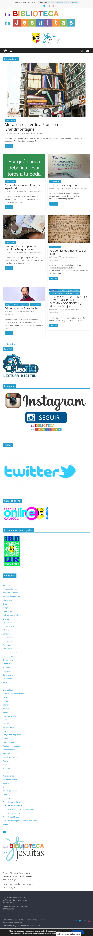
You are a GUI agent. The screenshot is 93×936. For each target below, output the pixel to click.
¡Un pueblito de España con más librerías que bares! (22, 247)
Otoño (5, 738)
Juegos (5, 712)
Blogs (8, 305)
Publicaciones (8, 776)
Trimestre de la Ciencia (12, 802)
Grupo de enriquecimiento (13, 693)
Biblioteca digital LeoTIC (12, 596)
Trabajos (6, 798)
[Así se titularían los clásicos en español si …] (24, 155)
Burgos (5, 608)
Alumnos (54, 290)
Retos (5, 787)
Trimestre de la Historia (12, 806)
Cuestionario (8, 637)
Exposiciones (8, 675)
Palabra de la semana (11, 746)
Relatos (6, 783)
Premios (6, 764)
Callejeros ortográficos (20, 305)
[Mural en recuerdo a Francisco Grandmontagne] (46, 64)
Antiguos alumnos (10, 589)
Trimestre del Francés (11, 817)
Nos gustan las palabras (12, 735)
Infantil (6, 705)
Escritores (7, 667)
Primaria (6, 768)
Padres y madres (9, 742)
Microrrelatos (8, 727)
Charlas (6, 619)
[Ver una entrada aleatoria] (87, 50)
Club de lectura (9, 622)
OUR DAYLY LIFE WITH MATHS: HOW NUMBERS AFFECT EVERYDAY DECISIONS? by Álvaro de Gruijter (68, 301)
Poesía (5, 761)
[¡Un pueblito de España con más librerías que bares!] (24, 216)
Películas (6, 753)
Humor (5, 701)
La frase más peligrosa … (64, 185)
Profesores (7, 772)
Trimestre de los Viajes (12, 813)
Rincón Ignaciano (10, 791)
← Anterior (9, 344)
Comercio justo (9, 626)
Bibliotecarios (25, 133)
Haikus (5, 697)
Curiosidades (10, 120)
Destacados (7, 649)
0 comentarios (38, 133)
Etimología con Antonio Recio (23, 308)
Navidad (6, 731)
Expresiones (8, 679)
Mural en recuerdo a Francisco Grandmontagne (32, 127)
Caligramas (7, 611)
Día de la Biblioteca (10, 652)
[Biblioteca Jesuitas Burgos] (5, 50)
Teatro (5, 794)
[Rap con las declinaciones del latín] (69, 216)
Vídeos (5, 824)
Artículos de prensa (11, 593)
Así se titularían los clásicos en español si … (23, 186)
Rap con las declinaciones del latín (67, 252)
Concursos (7, 634)
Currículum (7, 645)
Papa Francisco (9, 750)
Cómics (6, 630)
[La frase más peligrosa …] (69, 155)
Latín (5, 720)
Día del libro (8, 660)
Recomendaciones (10, 779)
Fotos (5, 682)
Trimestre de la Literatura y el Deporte (18, 809)
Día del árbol (8, 656)
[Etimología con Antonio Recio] (24, 288)
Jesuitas (6, 708)
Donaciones (7, 664)
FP (4, 686)
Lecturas (6, 723)
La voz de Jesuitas (10, 716)
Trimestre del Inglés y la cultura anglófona (65, 293)
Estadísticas (7, 671)
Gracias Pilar (8, 690)
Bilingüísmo (63, 290)
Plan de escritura (10, 757)
